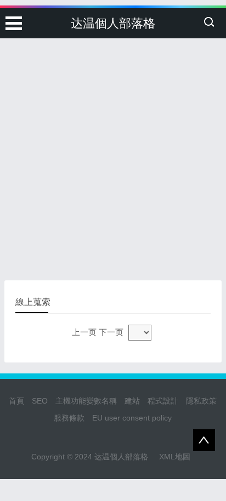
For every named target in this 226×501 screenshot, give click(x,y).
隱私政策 (201, 400)
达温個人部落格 (113, 23)
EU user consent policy (132, 417)
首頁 (16, 400)
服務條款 (69, 417)
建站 (132, 400)
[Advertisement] (113, 118)
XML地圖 (174, 456)
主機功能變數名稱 (86, 400)
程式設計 (163, 400)
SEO (40, 400)
